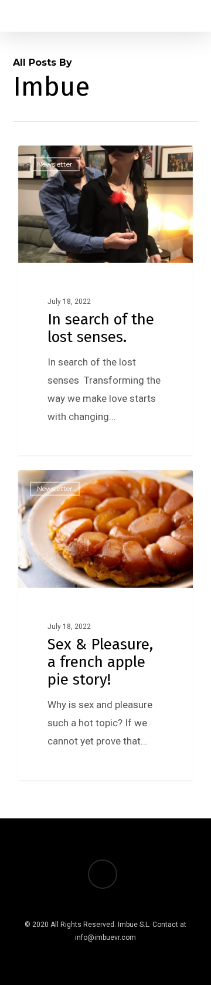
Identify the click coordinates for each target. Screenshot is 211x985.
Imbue (52, 159)
